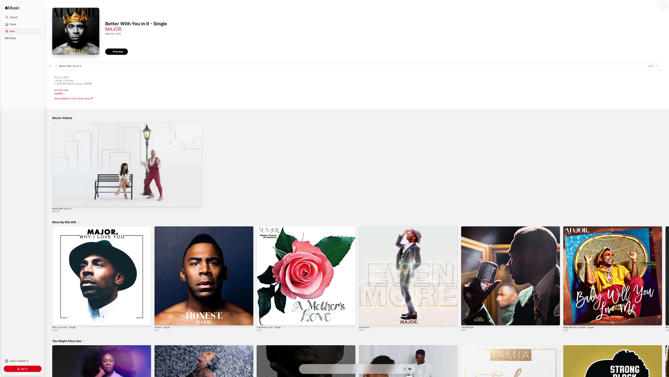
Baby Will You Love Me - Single (580, 227)
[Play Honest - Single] (159, 321)
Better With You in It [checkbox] (70, 66)
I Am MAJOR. (468, 227)
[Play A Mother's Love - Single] (261, 321)
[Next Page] (665, 275)
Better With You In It (61, 208)
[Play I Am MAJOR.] (465, 321)
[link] (65, 222)
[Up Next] (405, 369)
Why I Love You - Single (65, 227)
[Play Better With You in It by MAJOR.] (55, 66)
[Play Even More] (363, 321)
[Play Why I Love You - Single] (56, 321)
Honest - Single (163, 227)
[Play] (56, 202)
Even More (365, 227)
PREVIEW (649, 66)
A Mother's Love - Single (270, 227)
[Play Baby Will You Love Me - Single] (567, 321)
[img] (12, 8)
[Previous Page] (48, 275)
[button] (22, 17)
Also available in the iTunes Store (72, 98)
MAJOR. (113, 29)
